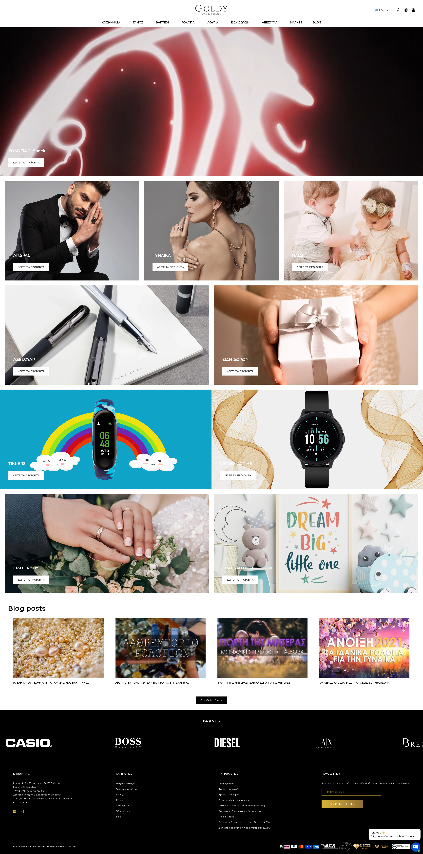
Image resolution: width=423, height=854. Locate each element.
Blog (118, 816)
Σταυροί (120, 800)
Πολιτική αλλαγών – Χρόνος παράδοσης (242, 805)
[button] (112, 22)
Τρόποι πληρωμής (229, 794)
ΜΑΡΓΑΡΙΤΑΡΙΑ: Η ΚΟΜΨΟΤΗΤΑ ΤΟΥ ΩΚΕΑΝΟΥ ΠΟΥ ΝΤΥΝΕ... (50, 682)
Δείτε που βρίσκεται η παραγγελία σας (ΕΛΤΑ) (245, 828)
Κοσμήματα (122, 805)
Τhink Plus (71, 847)
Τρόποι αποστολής (230, 789)
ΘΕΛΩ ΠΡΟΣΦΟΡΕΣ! (342, 804)
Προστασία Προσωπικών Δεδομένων (240, 811)
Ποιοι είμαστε (226, 816)
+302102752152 (35, 791)
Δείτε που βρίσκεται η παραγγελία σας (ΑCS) (244, 822)
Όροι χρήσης (226, 783)
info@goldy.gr (29, 787)
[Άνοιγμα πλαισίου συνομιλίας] (415, 847)
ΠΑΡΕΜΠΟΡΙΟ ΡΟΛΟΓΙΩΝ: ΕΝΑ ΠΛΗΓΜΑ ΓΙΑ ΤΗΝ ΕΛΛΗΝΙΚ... (151, 682)
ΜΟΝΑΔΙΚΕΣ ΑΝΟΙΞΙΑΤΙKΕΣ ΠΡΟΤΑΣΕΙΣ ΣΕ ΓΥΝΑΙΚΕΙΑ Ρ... (353, 682)
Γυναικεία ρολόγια (126, 789)
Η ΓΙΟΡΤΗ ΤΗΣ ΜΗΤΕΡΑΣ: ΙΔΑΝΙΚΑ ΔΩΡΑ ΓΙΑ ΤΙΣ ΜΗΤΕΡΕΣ (252, 682)
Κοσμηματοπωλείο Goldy (33, 847)
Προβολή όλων (211, 700)
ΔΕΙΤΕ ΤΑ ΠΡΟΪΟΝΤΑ (26, 162)
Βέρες (119, 794)
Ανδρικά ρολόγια (125, 783)
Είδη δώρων (123, 811)
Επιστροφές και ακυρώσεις (234, 800)
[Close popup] (417, 832)
